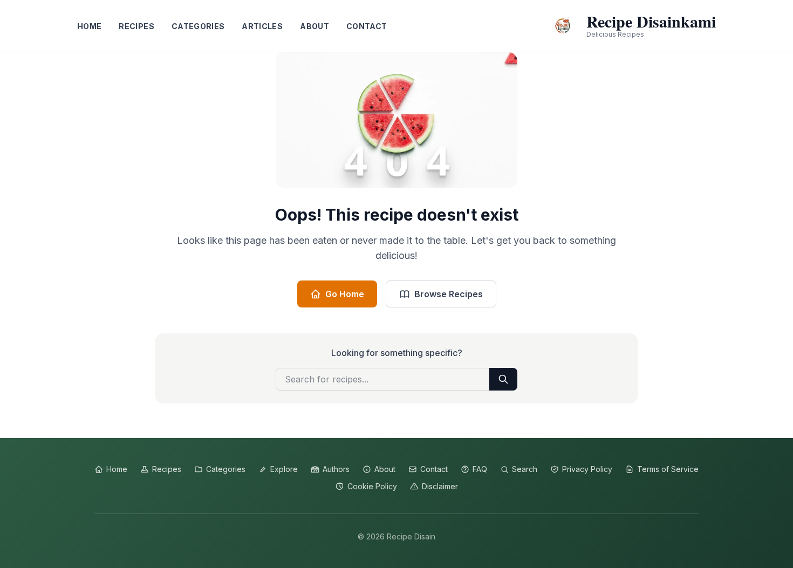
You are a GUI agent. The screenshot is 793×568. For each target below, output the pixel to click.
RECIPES (136, 26)
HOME (89, 26)
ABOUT (314, 26)
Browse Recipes (448, 294)
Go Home (344, 294)
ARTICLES (262, 26)
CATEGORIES (198, 26)
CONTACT (366, 26)
